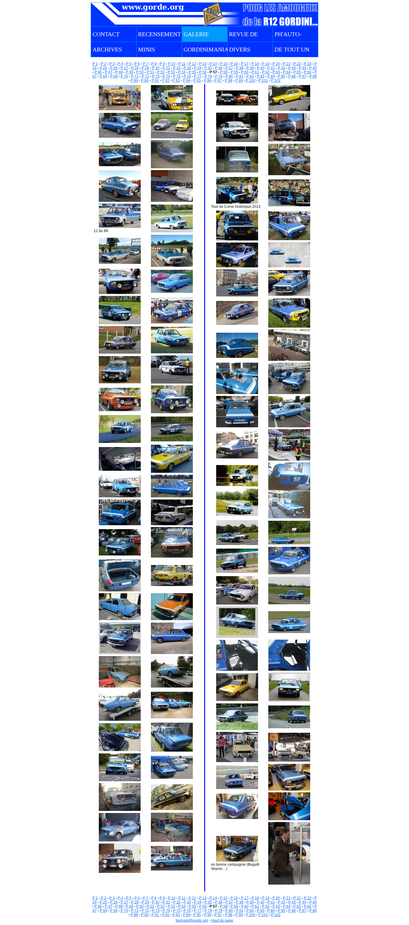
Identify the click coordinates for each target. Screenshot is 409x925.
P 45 (313, 68)
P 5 (128, 64)
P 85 (281, 76)
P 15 (224, 64)
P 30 (156, 68)
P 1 (95, 64)
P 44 (302, 68)
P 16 (234, 64)
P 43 (292, 68)
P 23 (307, 64)
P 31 (166, 68)
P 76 (187, 76)
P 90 (145, 80)
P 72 (145, 76)
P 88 (313, 76)
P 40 (260, 68)
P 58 (224, 72)
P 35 (208, 68)
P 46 (98, 72)
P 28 (135, 68)
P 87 (302, 76)
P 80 (229, 76)
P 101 (263, 80)
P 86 (292, 76)
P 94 (186, 80)
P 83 (260, 76)
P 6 (137, 64)
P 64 (286, 72)
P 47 (108, 72)
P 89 (134, 80)
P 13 (203, 64)
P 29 (145, 68)
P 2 (103, 64)
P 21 (286, 64)
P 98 (228, 80)
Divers (239, 49)
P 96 (207, 80)
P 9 (162, 64)
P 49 (129, 72)
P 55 (192, 72)
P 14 (213, 64)
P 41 (271, 68)
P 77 (198, 76)
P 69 (114, 76)
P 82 (250, 76)
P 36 (218, 68)
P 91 (155, 80)
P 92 (165, 80)
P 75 (177, 76)
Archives (107, 49)
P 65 (297, 72)
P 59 (234, 72)
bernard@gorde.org (192, 920)
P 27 (124, 68)
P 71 (135, 76)
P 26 (114, 68)
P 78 (208, 76)
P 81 (239, 76)
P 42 (281, 68)
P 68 (103, 76)
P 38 (239, 68)
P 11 (182, 64)
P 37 (229, 68)
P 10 (171, 64)
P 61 (255, 72)
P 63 (276, 72)
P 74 (166, 76)
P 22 (297, 64)
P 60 (245, 72)
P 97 (218, 80)
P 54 (182, 72)
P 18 (255, 64)
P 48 (119, 72)
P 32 (177, 68)
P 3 (112, 64)
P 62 (265, 72)
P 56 (203, 72)
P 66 (307, 72)
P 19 (265, 64)
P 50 (140, 72)
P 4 (120, 64)
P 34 (198, 68)
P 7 (145, 64)
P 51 (150, 72)
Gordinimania (206, 49)
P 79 (218, 76)
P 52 (161, 72)
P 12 (192, 64)
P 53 (171, 72)
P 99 (239, 80)
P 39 (250, 68)
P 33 (187, 68)
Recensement (159, 34)
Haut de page (222, 920)
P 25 (103, 68)
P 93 (176, 80)
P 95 (197, 80)
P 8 (154, 64)
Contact (106, 34)
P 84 (271, 76)
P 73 (156, 76)
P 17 (245, 64)
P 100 (250, 80)
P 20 (276, 64)
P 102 (276, 80)
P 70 (124, 76)
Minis (146, 49)
